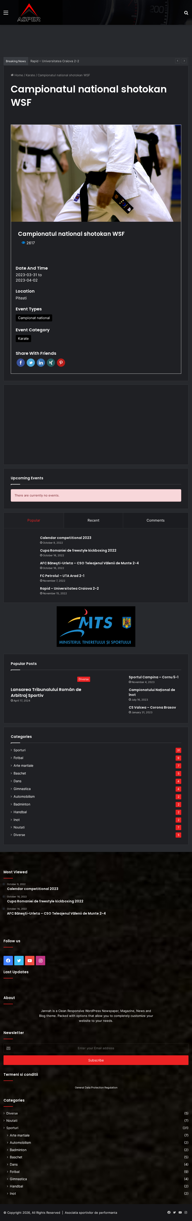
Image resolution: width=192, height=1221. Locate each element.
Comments (156, 520)
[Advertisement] (96, 40)
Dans (17, 781)
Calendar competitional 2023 (65, 537)
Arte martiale (23, 765)
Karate (30, 75)
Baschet (20, 773)
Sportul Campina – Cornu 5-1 (153, 677)
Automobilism (24, 796)
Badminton (22, 804)
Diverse (19, 835)
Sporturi (20, 750)
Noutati (19, 827)
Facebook (21, 363)
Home (18, 75)
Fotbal (18, 758)
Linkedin (41, 363)
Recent (93, 520)
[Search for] (186, 14)
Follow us (12, 941)
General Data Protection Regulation (96, 1087)
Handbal (20, 812)
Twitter (31, 363)
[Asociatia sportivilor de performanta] (29, 12)
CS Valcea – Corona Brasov (152, 707)
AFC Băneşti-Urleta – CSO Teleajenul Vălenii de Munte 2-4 (89, 563)
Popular (33, 520)
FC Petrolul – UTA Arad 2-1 (62, 575)
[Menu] (6, 14)
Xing (51, 363)
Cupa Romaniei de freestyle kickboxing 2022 (78, 550)
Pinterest (61, 363)
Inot (17, 820)
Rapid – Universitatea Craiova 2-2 (69, 588)
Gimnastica (22, 789)
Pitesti (21, 298)
